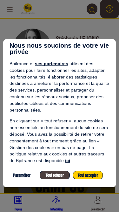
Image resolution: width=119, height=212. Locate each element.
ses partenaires (51, 63)
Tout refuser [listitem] (55, 175)
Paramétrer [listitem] (21, 175)
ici (67, 160)
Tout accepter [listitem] (88, 175)
